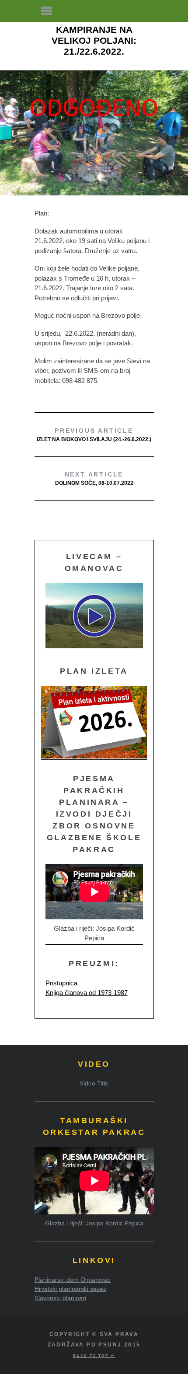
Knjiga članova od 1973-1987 (86, 992)
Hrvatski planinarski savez (70, 1288)
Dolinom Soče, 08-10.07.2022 (94, 478)
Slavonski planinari (60, 1297)
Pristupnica (61, 983)
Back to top (92, 1355)
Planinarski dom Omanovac (73, 1279)
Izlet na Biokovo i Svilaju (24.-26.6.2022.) (94, 434)
